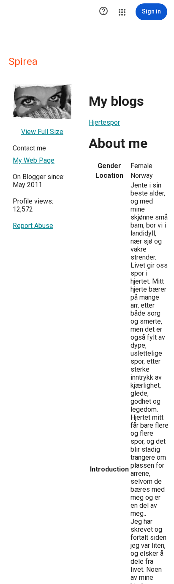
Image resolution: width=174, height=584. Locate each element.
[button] (103, 12)
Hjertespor (104, 122)
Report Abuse (33, 226)
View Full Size (42, 132)
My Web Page (33, 160)
